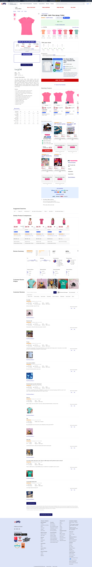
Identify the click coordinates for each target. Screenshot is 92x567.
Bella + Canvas (62, 533)
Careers (70, 545)
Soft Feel (55, 109)
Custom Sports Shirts (54, 542)
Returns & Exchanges (73, 539)
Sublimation (70, 171)
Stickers (47, 3)
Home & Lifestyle (44, 551)
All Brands (61, 539)
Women (61, 523)
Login (88, 3)
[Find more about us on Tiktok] (19, 529)
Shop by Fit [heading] (62, 520)
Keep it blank (68, 296)
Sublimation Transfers (54, 527)
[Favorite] (39, 14)
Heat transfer (43, 296)
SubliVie (54, 54)
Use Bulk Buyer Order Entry (27, 64)
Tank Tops (42, 527)
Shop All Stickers (71, 177)
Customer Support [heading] (73, 520)
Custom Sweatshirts (53, 538)
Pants (42, 538)
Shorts (42, 541)
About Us (70, 543)
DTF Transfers (52, 525)
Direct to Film (30, 296)
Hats (41, 544)
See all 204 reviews (31, 503)
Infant (61, 529)
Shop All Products (63, 540)
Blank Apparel (43, 522)
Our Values (71, 546)
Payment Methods (72, 541)
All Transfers (52, 523)
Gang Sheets (70, 174)
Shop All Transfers (72, 162)
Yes (71, 308)
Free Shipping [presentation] (46, 7)
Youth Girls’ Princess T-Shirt (29, 235)
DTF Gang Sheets (53, 530)
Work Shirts (43, 530)
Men (60, 525)
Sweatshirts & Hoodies (45, 525)
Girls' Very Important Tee (62, 235)
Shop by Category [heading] (45, 520)
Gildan (61, 532)
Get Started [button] (47, 150)
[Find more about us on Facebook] (14, 529)
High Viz (42, 549)
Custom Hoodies (53, 536)
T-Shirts (42, 523)
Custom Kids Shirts (53, 539)
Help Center (71, 531)
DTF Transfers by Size (54, 526)
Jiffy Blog (70, 549)
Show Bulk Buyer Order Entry (46, 514)
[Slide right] (79, 31)
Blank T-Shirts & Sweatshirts (26, 3)
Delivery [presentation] (73, 7)
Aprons (42, 554)
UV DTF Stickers (53, 529)
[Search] (83, 3)
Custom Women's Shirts (54, 540)
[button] (26, 26)
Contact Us (71, 532)
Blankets (42, 555)
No (74, 308)
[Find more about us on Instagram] (17, 529)
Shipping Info (71, 538)
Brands (52, 3)
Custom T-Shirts (53, 535)
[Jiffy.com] (3, 4)
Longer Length (44, 109)
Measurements (16, 108)
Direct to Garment (56, 296)
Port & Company (62, 537)
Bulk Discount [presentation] (31, 7)
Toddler (61, 527)
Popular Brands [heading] (63, 530)
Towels (42, 552)
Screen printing (36, 296)
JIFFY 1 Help (71, 534)
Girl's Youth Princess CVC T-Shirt (52, 235)
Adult (60, 522)
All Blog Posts (71, 550)
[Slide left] (41, 31)
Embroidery (49, 296)
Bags (42, 546)
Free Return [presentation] (60, 7)
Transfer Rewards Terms (73, 557)
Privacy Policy (71, 553)
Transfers (35, 3)
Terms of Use (55, 566)
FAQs (70, 535)
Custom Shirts (42, 3)
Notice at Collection (72, 561)
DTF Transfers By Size (71, 166)
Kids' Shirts (43, 535)
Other (73, 296)
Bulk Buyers (27, 54)
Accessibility (71, 556)
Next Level (61, 536)
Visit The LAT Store (45, 13)
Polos (42, 526)
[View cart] (90, 3)
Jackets (42, 529)
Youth (61, 526)
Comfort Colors (62, 534)
